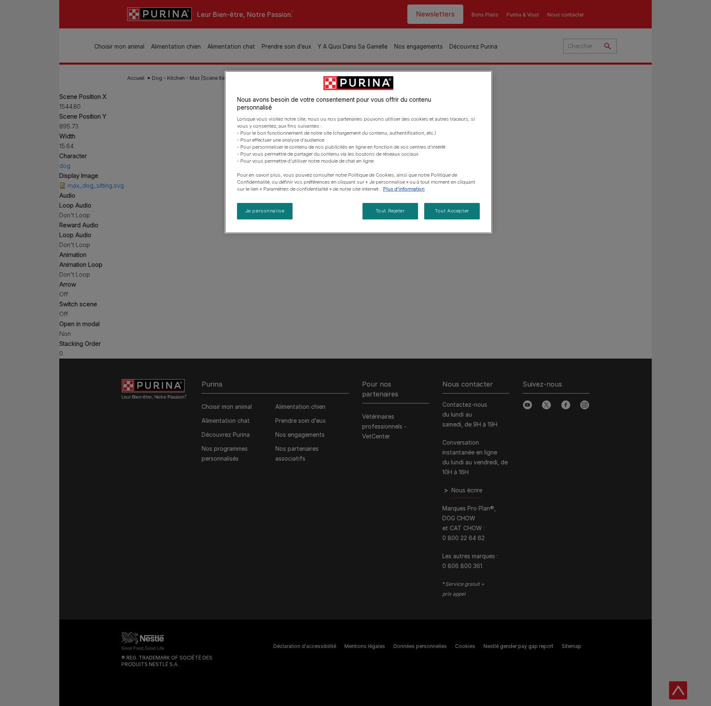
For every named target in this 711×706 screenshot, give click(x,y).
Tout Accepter (452, 211)
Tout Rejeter (390, 211)
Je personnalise (265, 211)
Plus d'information (404, 189)
